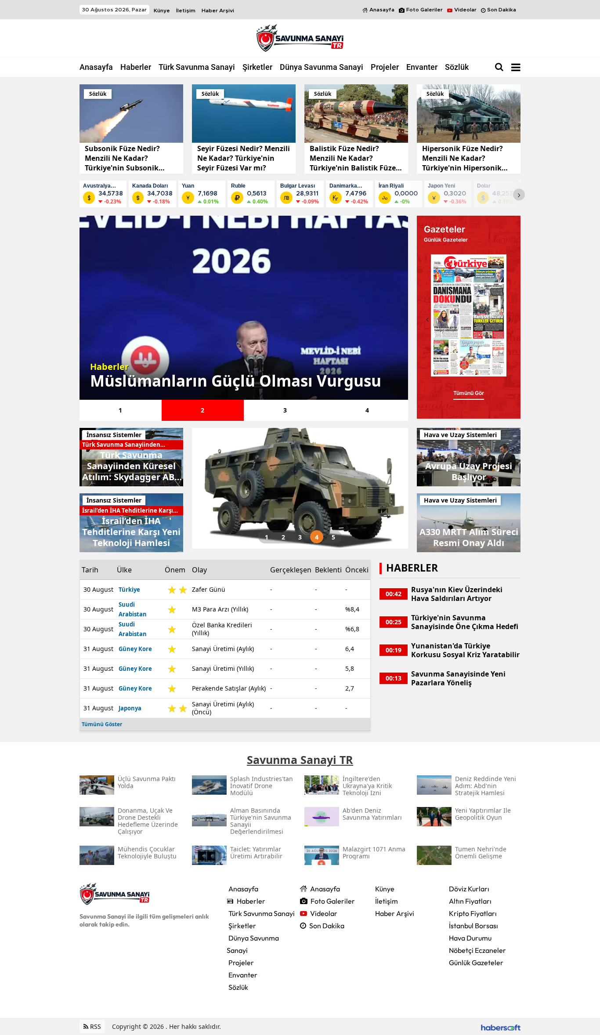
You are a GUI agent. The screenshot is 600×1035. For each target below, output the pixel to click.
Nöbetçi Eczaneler (477, 950)
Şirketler (257, 67)
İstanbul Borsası (473, 925)
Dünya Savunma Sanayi (321, 67)
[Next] (519, 195)
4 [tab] (367, 410)
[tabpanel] (244, 307)
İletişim (185, 10)
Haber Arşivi (218, 10)
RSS (94, 1026)
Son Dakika (501, 9)
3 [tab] (285, 410)
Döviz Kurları (469, 888)
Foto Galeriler (424, 9)
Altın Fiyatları (470, 901)
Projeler (385, 67)
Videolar (465, 9)
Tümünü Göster (102, 724)
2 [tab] (202, 410)
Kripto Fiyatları (473, 913)
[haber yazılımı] (500, 1026)
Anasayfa (381, 9)
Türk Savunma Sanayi (197, 67)
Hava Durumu (470, 938)
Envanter (421, 67)
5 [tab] (333, 537)
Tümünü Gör (468, 393)
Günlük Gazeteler (476, 962)
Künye (162, 10)
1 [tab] (120, 410)
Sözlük (457, 67)
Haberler (135, 67)
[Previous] (427, 319)
